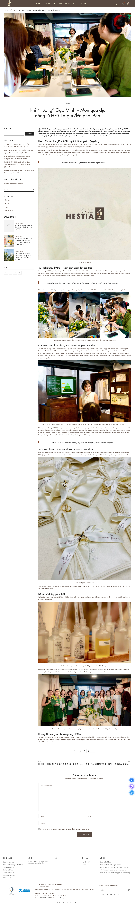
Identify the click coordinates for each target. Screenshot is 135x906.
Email (89, 816)
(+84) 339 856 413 (44, 898)
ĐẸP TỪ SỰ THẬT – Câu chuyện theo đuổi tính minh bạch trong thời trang (39, 862)
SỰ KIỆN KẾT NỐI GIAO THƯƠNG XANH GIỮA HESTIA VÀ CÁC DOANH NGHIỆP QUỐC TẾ (17, 164)
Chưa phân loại (9, 210)
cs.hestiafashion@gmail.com (62, 898)
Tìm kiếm (8, 129)
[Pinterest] (93, 751)
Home (6, 10)
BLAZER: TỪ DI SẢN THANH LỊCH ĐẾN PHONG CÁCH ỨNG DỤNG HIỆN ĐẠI (24, 227)
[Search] (33, 189)
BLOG (6, 207)
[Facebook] (80, 751)
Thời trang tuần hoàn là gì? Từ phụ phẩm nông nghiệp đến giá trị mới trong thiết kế (23, 241)
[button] (128, 3)
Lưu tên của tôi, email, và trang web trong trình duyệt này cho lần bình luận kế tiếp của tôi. (65, 829)
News (30, 858)
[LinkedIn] (89, 751)
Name (42, 816)
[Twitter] (85, 751)
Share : (76, 751)
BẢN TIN (12, 10)
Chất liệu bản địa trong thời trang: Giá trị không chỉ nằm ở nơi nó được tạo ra (23, 256)
